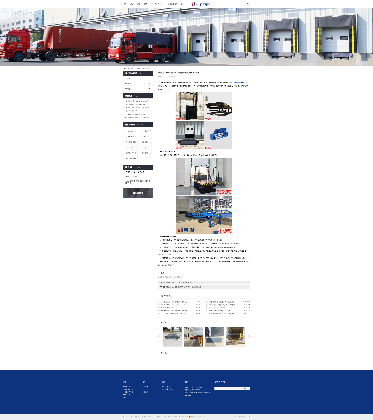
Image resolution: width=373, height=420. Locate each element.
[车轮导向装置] (235, 337)
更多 (124, 397)
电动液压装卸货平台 (145, 131)
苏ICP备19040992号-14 (244, 416)
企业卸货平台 (178, 277)
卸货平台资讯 (156, 4)
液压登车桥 (145, 153)
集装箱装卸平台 (131, 136)
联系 (182, 4)
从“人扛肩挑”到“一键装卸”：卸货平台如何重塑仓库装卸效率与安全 (181, 313)
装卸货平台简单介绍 (132, 111)
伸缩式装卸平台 (131, 131)
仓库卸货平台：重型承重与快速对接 (219, 310)
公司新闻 (128, 78)
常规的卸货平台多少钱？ (168, 308)
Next (249, 336)
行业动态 (146, 68)
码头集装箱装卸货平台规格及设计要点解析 (179, 282)
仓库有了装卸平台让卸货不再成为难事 (137, 107)
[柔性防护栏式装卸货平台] (172, 337)
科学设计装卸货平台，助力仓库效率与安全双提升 (223, 313)
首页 (124, 4)
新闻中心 (138, 68)
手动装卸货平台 (128, 392)
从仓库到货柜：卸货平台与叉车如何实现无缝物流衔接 (177, 302)
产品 (138, 4)
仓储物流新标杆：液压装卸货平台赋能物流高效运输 (224, 302)
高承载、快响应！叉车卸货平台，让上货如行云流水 (176, 305)
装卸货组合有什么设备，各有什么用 (137, 101)
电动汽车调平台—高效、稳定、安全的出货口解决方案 (224, 308)
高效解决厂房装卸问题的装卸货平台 (137, 114)
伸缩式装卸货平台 (131, 158)
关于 (131, 4)
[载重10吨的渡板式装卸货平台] (193, 337)
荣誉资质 (145, 392)
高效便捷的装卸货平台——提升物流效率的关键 (139, 117)
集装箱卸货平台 (131, 153)
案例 (145, 4)
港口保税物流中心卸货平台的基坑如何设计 (174, 310)
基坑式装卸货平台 (131, 142)
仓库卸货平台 (131, 147)
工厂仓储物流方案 (170, 4)
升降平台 (177, 416)
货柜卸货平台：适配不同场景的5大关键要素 (221, 305)
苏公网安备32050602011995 (198, 416)
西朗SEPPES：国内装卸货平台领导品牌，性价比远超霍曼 (183, 287)
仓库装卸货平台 (169, 277)
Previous (159, 336)
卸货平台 (145, 136)
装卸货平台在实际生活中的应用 (135, 104)
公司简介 (145, 386)
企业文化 (145, 389)
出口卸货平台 (145, 147)
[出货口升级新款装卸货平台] (214, 337)
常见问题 (128, 89)
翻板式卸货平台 (128, 386)
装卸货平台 (145, 142)
